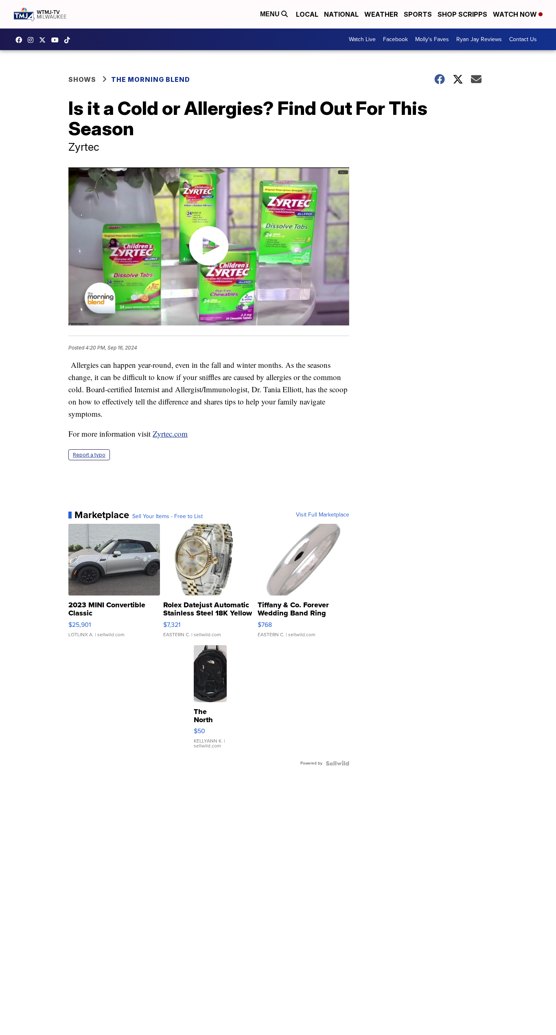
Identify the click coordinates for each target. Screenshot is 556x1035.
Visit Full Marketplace (322, 515)
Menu (270, 14)
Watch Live (362, 39)
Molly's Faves (432, 39)
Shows (82, 79)
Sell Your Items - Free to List (167, 516)
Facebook (395, 39)
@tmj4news (69, 40)
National (341, 14)
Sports (418, 14)
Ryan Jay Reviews (479, 39)
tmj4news (32, 40)
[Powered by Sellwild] (337, 763)
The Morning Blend (150, 79)
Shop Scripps (462, 14)
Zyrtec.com (170, 434)
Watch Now (515, 14)
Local (307, 14)
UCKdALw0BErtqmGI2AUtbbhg (57, 40)
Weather (381, 14)
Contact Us (523, 39)
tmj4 (20, 40)
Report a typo (89, 455)
